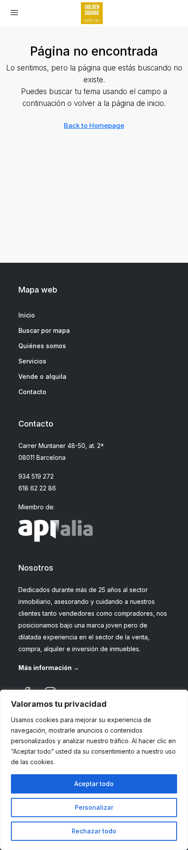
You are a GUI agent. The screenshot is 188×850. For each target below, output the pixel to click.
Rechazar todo (94, 831)
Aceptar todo (94, 783)
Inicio (26, 315)
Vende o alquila (42, 376)
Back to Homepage (94, 125)
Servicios (32, 361)
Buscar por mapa (44, 330)
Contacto (32, 391)
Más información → (48, 667)
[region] (94, 770)
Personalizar (94, 807)
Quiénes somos (42, 345)
